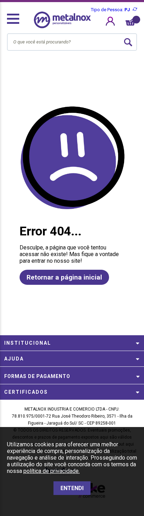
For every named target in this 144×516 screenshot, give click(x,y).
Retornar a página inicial (64, 277)
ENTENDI (72, 488)
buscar (128, 42)
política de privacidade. (51, 471)
